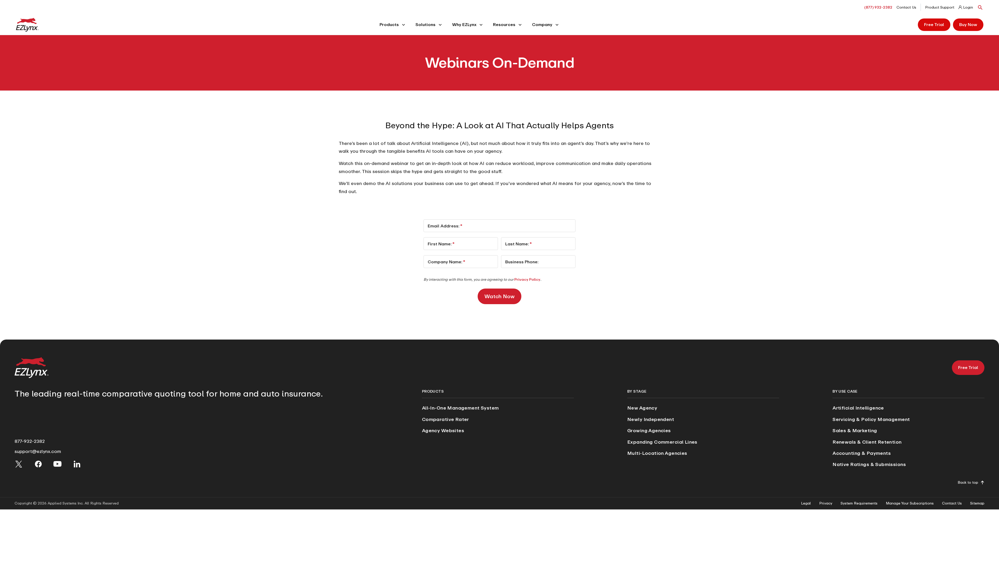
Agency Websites (443, 430)
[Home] (27, 24)
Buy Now (968, 24)
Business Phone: (522, 261)
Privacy (825, 503)
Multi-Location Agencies (657, 453)
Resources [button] (504, 24)
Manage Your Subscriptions (910, 503)
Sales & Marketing (854, 430)
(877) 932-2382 (878, 7)
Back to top (968, 483)
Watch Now (499, 296)
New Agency (642, 408)
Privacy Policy (527, 279)
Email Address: (445, 225)
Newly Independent (650, 419)
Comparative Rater (445, 419)
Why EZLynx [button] (464, 24)
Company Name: (446, 261)
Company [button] (542, 24)
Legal (806, 503)
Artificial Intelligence (858, 408)
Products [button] (389, 24)
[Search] (980, 7)
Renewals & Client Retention (866, 442)
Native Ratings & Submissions (869, 464)
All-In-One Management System (460, 408)
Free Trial (934, 24)
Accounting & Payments (861, 453)
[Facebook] (38, 463)
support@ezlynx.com (38, 451)
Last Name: (518, 243)
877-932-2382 (30, 441)
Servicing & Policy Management (871, 419)
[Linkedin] (77, 463)
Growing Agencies (649, 430)
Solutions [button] (425, 24)
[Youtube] (57, 463)
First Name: (441, 243)
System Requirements (859, 503)
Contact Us (906, 7)
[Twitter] (19, 463)
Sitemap (977, 503)
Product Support (939, 7)
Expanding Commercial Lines (662, 442)
